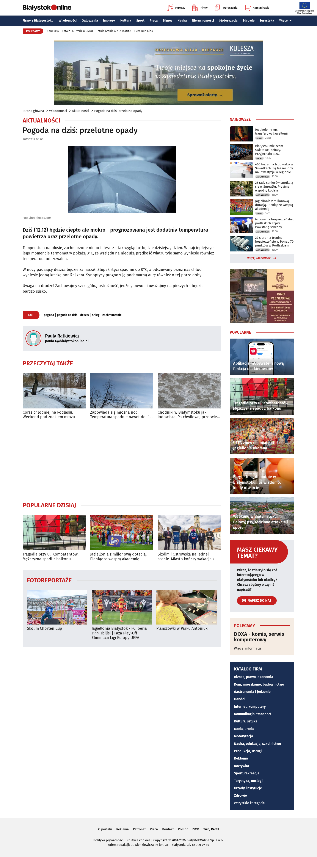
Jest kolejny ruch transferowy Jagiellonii (271, 131)
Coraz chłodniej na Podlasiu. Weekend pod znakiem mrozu (49, 414)
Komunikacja (261, 7)
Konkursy (53, 31)
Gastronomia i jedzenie (252, 692)
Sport (140, 20)
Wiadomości (68, 20)
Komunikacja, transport (252, 714)
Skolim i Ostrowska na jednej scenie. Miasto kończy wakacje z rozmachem (186, 556)
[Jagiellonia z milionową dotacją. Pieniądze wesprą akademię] (121, 532)
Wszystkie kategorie (249, 803)
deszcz (84, 315)
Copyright (160, 840)
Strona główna (33, 111)
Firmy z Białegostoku (38, 20)
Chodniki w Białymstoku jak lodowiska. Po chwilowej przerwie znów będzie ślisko (187, 414)
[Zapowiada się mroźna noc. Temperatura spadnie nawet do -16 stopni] (121, 390)
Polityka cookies (138, 840)
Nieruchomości (203, 20)
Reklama (241, 758)
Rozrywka (241, 766)
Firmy (204, 7)
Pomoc (183, 829)
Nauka (182, 20)
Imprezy (180, 7)
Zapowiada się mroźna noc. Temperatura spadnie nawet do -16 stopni (121, 414)
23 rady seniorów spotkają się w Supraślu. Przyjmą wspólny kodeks (274, 186)
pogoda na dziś (67, 315)
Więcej (284, 20)
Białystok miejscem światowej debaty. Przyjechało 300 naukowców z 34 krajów (272, 150)
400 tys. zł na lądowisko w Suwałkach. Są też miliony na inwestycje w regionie (274, 168)
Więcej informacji (247, 648)
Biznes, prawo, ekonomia (253, 677)
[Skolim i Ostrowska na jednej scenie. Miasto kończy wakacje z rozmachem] (189, 532)
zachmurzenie (112, 315)
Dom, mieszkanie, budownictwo (259, 684)
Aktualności (80, 111)
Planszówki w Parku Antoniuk (181, 628)
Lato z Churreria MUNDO (77, 31)
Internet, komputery (250, 707)
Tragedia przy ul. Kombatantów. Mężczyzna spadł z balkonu (50, 556)
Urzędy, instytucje (248, 788)
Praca (154, 20)
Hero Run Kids (143, 31)
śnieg (96, 315)
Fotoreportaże (49, 580)
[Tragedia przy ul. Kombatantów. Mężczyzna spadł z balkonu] (54, 532)
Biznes (167, 20)
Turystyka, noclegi (248, 781)
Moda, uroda (244, 729)
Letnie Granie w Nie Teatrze (113, 31)
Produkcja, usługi (248, 751)
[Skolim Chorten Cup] (57, 607)
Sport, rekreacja (246, 773)
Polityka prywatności (108, 840)
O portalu (105, 829)
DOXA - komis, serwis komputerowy (259, 637)
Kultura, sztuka (245, 721)
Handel (239, 699)
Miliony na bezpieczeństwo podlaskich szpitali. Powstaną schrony (274, 223)
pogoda (49, 315)
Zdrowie (248, 20)
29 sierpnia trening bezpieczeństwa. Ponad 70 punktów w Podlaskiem (274, 241)
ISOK (195, 829)
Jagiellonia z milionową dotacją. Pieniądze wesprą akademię (118, 556)
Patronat (139, 829)
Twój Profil (211, 829)
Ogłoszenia (230, 7)
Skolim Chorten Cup (44, 628)
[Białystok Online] (47, 8)
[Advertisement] (121, 460)
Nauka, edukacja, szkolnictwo (257, 744)
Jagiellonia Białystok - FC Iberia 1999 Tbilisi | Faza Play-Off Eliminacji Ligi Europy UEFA (119, 633)
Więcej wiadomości (259, 258)
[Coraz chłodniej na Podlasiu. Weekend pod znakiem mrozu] (54, 390)
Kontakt (168, 829)
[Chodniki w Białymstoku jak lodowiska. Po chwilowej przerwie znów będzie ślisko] (189, 390)
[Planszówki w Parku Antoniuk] (186, 607)
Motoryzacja (228, 20)
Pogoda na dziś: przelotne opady (118, 111)
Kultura (125, 20)
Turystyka (267, 20)
